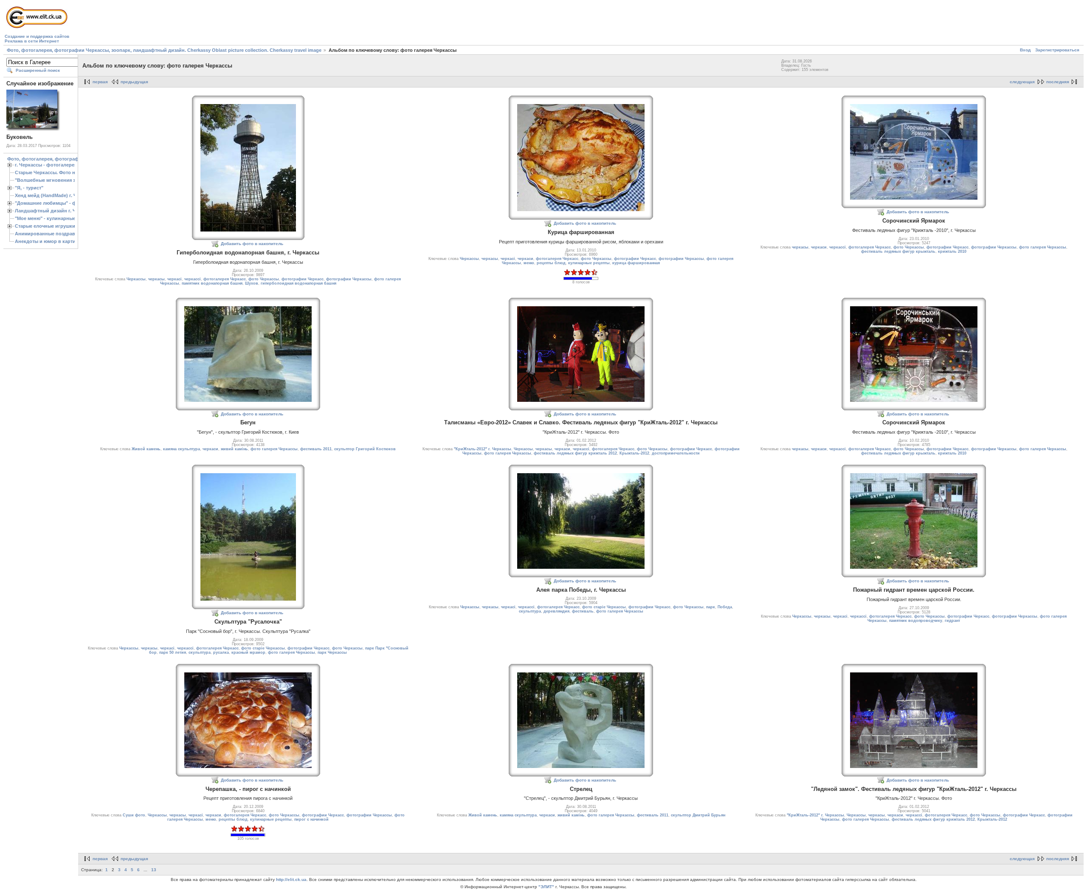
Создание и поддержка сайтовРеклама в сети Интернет (37, 38)
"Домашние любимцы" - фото (49, 203)
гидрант (952, 620)
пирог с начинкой (311, 819)
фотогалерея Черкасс (224, 279)
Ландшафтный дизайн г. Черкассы (55, 210)
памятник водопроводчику (915, 620)
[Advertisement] (225, 24)
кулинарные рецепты (589, 263)
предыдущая (134, 81)
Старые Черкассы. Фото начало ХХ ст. (59, 172)
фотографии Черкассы (349, 279)
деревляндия (556, 611)
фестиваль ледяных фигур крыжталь (898, 251)
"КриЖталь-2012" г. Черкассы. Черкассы (493, 449)
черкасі (174, 279)
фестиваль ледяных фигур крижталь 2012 (575, 453)
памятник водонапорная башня (212, 283)
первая (100, 81)
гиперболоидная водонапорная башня (298, 283)
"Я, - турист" (29, 187)
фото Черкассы (263, 279)
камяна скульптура (181, 449)
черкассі (192, 279)
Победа (725, 607)
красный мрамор (248, 652)
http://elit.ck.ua (291, 879)
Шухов (251, 283)
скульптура (200, 652)
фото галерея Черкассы (1042, 247)
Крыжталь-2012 (634, 453)
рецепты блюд (551, 263)
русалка (221, 652)
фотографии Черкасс (303, 279)
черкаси (525, 259)
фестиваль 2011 (316, 449)
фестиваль (583, 611)
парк (710, 607)
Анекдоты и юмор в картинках (50, 241)
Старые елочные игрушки (45, 226)
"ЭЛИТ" (546, 886)
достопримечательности (676, 453)
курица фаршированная (636, 263)
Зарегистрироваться (1057, 50)
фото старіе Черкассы (263, 648)
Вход (1025, 50)
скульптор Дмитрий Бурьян (698, 815)
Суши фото (134, 815)
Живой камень (146, 449)
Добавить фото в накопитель (252, 243)
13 (153, 869)
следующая (1022, 81)
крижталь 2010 (952, 251)
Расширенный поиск (38, 70)
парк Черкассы (332, 652)
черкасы (156, 279)
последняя (1057, 81)
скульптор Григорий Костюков (365, 449)
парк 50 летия (172, 652)
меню (529, 263)
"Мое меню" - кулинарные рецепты (56, 218)
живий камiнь (234, 449)
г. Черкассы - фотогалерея (46, 164)
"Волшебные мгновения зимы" (51, 180)
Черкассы (136, 279)
